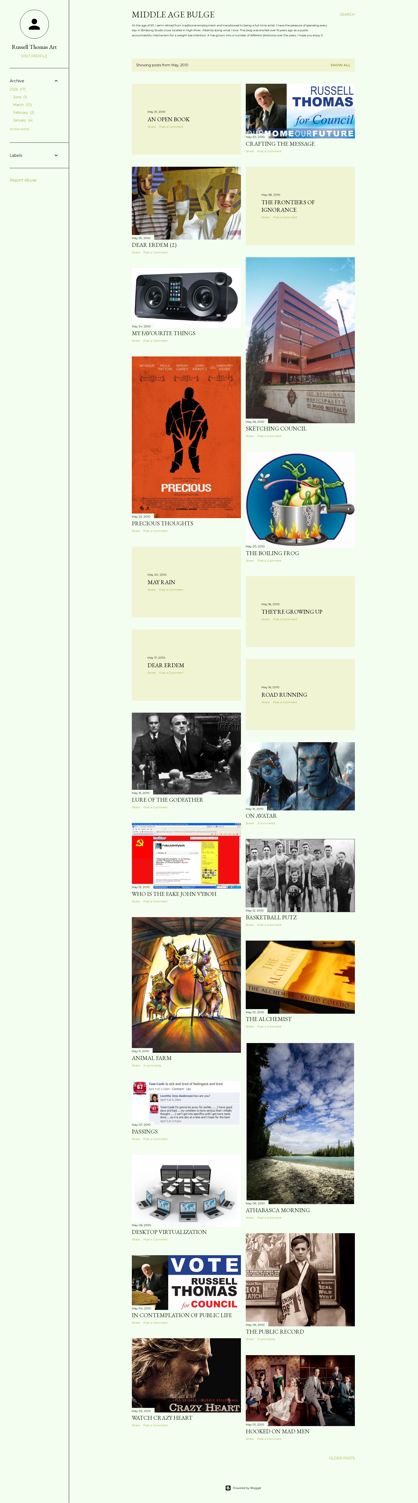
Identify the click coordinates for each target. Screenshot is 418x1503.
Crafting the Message (280, 143)
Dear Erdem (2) (154, 245)
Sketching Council (276, 428)
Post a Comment (171, 126)
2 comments (152, 1065)
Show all (340, 65)
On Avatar (261, 815)
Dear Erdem (166, 665)
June (19, 97)
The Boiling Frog (272, 553)
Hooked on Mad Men (278, 1431)
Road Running (284, 694)
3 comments (266, 823)
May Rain (161, 582)
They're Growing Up (291, 611)
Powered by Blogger (247, 1488)
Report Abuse (23, 180)
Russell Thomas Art (34, 47)
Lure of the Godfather (167, 799)
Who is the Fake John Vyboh (174, 894)
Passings (145, 1131)
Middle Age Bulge (173, 14)
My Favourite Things (163, 333)
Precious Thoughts (162, 523)
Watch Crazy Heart (162, 1417)
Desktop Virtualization (169, 1232)
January (22, 120)
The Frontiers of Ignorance (288, 205)
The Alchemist (269, 1019)
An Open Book (169, 119)
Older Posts (342, 1458)
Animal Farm (152, 1058)
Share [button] (152, 126)
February (23, 112)
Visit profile (34, 56)
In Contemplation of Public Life (182, 1315)
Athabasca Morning (278, 1210)
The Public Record (275, 1331)
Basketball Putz (271, 917)
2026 (17, 89)
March (22, 105)
